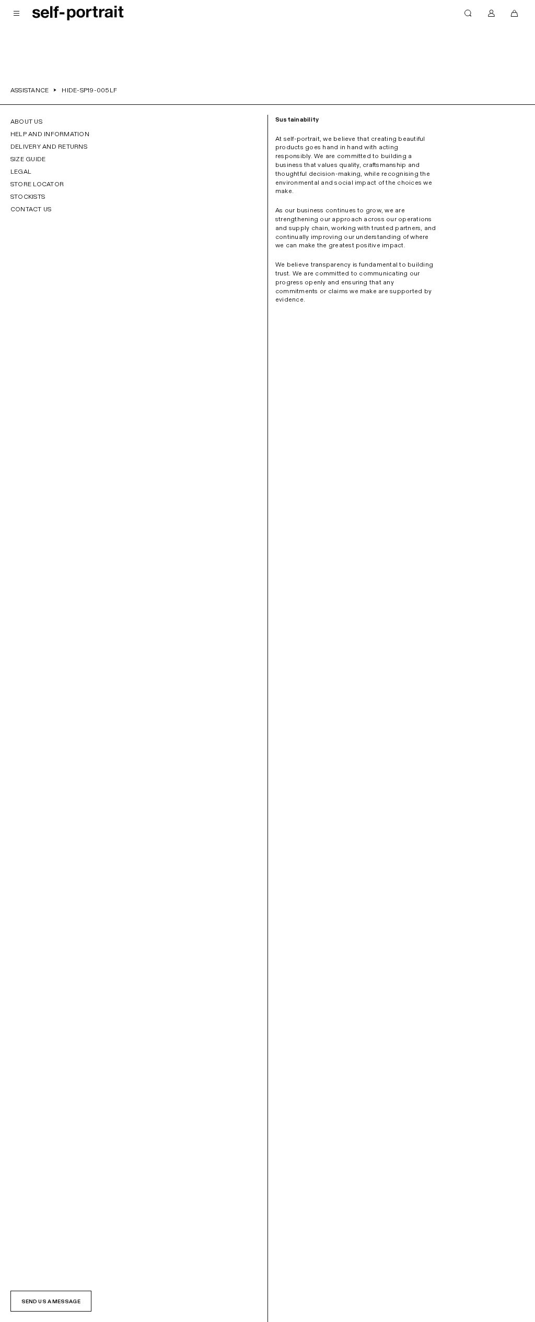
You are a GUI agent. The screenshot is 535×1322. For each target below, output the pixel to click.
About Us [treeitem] (26, 121)
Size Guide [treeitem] (27, 159)
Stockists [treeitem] (27, 197)
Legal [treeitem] (20, 171)
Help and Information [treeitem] (49, 134)
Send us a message (50, 1301)
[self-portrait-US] (78, 13)
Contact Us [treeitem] (30, 209)
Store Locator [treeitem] (37, 184)
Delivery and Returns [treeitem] (48, 146)
